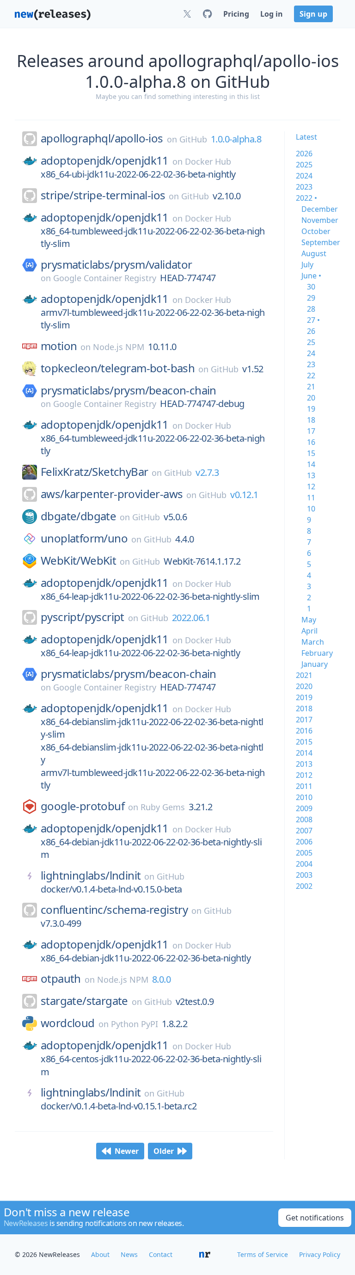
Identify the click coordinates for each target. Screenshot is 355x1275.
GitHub (193, 139)
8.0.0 (161, 979)
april (309, 631)
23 (311, 364)
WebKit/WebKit (78, 560)
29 (311, 298)
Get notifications (315, 1218)
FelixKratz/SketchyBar (94, 472)
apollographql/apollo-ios (102, 138)
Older (163, 1151)
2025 (304, 165)
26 (311, 331)
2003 (304, 875)
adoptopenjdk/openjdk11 (105, 160)
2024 (304, 176)
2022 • (306, 198)
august (313, 253)
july (307, 264)
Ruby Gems (163, 807)
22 (311, 375)
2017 (304, 719)
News (129, 1254)
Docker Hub (208, 161)
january (314, 664)
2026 (304, 153)
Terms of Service (262, 1254)
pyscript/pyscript (82, 617)
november (319, 220)
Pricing (236, 14)
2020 (304, 686)
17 (311, 431)
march (312, 642)
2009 (304, 808)
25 (311, 342)
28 (311, 309)
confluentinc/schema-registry (114, 910)
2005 (304, 853)
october (316, 231)
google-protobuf (82, 806)
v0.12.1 (244, 494)
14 (311, 464)
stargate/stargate (84, 1001)
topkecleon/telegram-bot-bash (118, 368)
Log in (271, 14)
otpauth (61, 979)
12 (311, 486)
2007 (304, 830)
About (100, 1254)
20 (311, 398)
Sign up (313, 14)
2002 (304, 886)
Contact (160, 1254)
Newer (127, 1151)
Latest (306, 137)
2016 (304, 731)
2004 (304, 864)
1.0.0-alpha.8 (236, 139)
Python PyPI (134, 1023)
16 (311, 442)
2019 (304, 697)
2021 (304, 675)
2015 (304, 742)
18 (311, 420)
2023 (304, 187)
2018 (304, 708)
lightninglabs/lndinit (91, 875)
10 (311, 509)
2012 (304, 775)
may (308, 620)
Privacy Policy (319, 1254)
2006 (304, 842)
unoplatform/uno (84, 538)
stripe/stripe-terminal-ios (103, 195)
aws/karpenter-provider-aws (112, 494)
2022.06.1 (191, 617)
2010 (304, 797)
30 (311, 287)
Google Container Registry (104, 277)
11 (311, 498)
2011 (304, 786)
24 (311, 353)
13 (311, 475)
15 (311, 453)
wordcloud (68, 1023)
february (317, 653)
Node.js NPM (118, 346)
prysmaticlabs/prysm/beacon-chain (128, 390)
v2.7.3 (207, 472)
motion (59, 346)
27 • (313, 320)
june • (311, 276)
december (319, 209)
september (320, 242)
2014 (304, 753)
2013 (304, 764)
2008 (304, 819)
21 (311, 387)
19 (311, 409)
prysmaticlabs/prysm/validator (116, 264)
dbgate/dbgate (78, 516)
